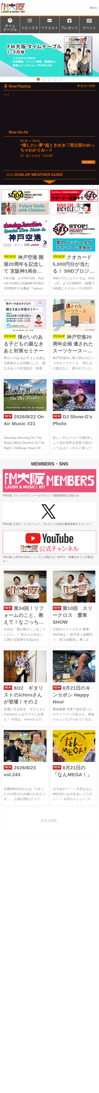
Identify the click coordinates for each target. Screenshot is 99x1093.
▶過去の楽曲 (86, 86)
